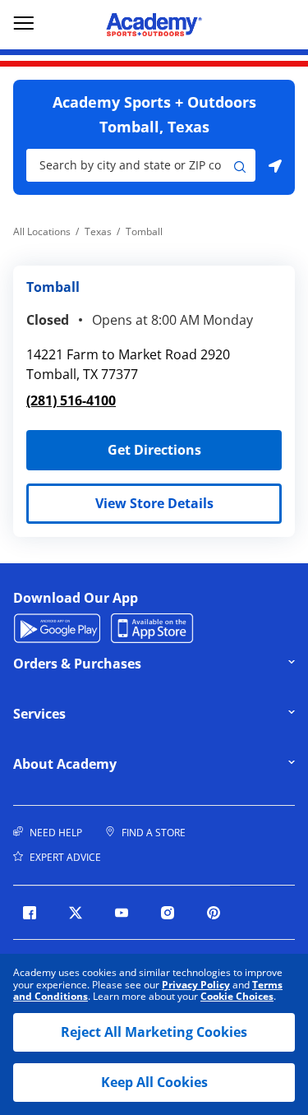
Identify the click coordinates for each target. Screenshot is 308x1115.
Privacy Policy (196, 985)
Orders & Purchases (127, 663)
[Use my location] (275, 165)
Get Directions (113, 444)
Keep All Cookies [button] (154, 1082)
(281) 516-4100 (71, 400)
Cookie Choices (237, 996)
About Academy (127, 764)
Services (127, 714)
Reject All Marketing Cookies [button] (154, 1032)
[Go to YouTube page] (121, 912)
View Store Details (154, 503)
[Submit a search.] (240, 165)
